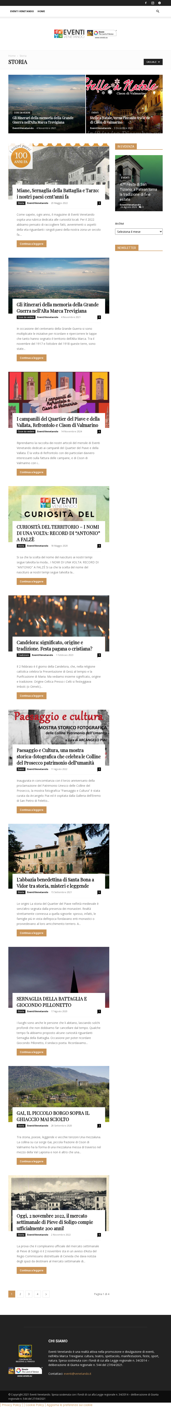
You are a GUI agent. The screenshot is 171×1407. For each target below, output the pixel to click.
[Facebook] (146, 3)
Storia (21, 203)
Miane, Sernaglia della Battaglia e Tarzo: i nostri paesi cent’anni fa (58, 193)
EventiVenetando (23, 128)
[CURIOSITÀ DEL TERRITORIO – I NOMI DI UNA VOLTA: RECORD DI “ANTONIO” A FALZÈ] (58, 514)
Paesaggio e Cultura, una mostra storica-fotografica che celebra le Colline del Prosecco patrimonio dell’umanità (59, 756)
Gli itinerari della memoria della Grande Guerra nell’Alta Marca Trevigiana (58, 307)
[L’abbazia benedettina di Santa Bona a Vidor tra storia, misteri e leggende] (58, 856)
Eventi (95, 113)
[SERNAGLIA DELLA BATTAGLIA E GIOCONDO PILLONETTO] (58, 977)
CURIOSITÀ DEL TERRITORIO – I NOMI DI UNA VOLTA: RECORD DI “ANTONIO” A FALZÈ (58, 533)
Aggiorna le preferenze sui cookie (69, 1405)
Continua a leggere (31, 243)
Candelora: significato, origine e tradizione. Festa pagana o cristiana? (54, 645)
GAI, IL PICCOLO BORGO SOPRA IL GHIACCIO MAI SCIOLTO (53, 1116)
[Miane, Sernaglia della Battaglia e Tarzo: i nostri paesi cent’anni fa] (58, 171)
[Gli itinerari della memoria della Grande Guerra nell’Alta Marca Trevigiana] (46, 108)
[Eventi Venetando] (85, 34)
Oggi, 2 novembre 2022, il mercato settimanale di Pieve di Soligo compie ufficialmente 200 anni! (55, 1222)
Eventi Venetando (22, 11)
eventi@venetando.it (77, 1374)
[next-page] (46, 1294)
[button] (158, 11)
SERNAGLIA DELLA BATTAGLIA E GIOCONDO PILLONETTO (52, 1001)
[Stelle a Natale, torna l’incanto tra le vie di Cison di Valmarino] (124, 108)
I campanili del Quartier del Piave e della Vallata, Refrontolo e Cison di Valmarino (58, 422)
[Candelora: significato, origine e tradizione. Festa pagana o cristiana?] (58, 623)
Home (41, 11)
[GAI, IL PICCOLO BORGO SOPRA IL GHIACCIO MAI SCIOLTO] (58, 1094)
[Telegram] (159, 3)
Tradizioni (23, 655)
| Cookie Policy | (35, 1405)
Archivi (119, 223)
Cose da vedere (22, 113)
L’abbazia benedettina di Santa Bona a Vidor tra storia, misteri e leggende (55, 882)
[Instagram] (153, 3)
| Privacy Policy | (11, 1405)
